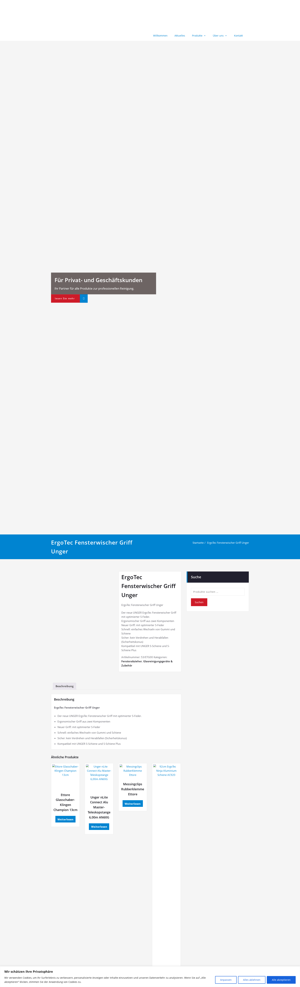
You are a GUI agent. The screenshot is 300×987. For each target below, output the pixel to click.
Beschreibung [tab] (64, 686)
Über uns (218, 35)
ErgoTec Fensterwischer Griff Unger (228, 542)
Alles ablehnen (251, 979)
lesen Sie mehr (65, 298)
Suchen (199, 602)
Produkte (197, 35)
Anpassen (226, 979)
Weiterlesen (65, 819)
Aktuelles (179, 35)
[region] (150, 976)
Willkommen (160, 35)
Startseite (198, 542)
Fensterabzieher (131, 661)
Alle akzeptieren (281, 979)
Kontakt (238, 35)
